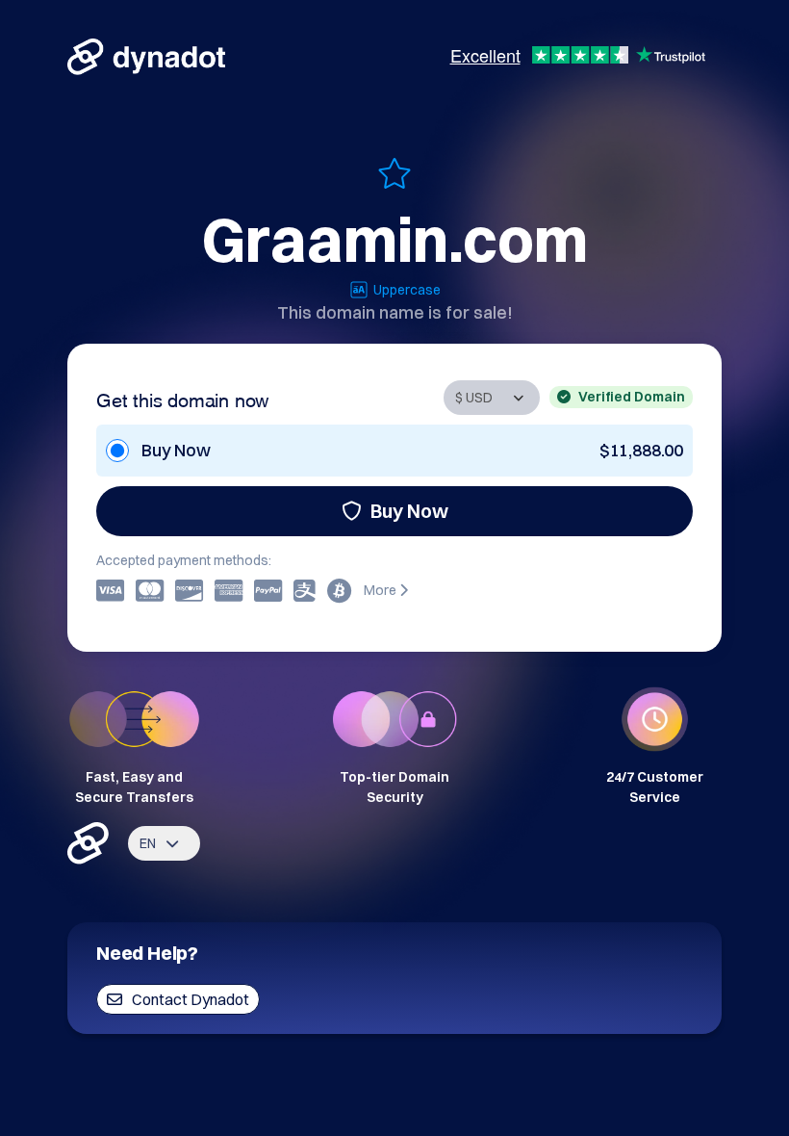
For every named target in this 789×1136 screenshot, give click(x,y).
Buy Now (409, 511)
